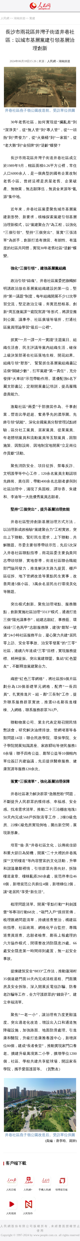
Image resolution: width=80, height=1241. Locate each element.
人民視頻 (11, 1213)
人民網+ (28, 1189)
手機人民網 (45, 1189)
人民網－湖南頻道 (58, 61)
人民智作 (28, 1213)
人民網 (5, 18)
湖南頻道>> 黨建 (24, 18)
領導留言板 (61, 1189)
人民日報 (11, 1189)
